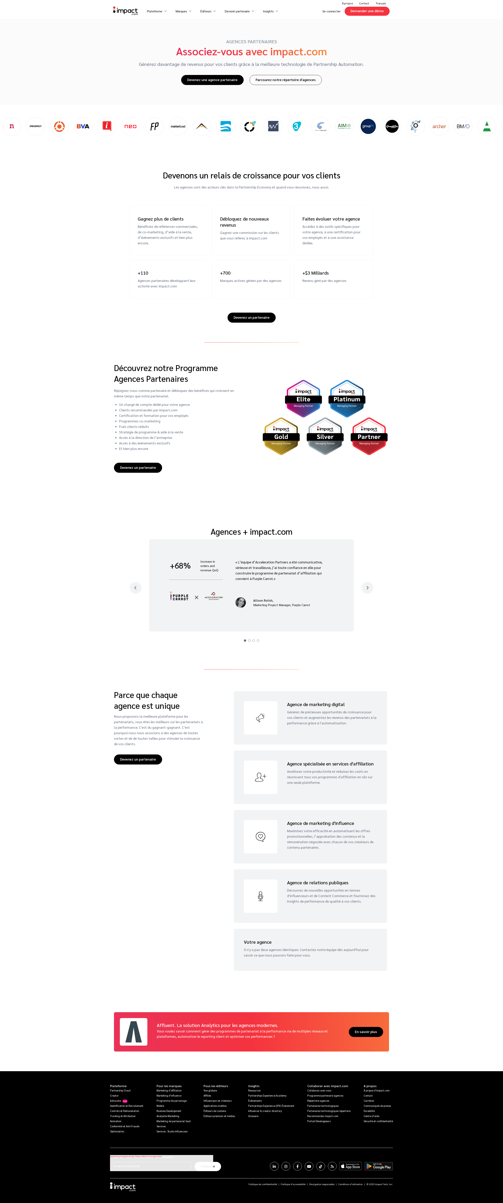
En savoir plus (366, 1031)
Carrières (369, 1100)
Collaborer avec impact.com (327, 1086)
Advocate (115, 1100)
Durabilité (369, 1111)
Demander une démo (367, 10)
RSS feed (332, 1166)
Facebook (297, 1166)
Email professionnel (126, 1166)
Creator (114, 1095)
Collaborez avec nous (319, 1090)
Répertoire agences (318, 1100)
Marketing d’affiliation (169, 1090)
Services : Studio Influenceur (172, 1131)
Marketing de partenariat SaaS (174, 1121)
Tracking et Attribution (123, 1116)
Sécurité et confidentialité (378, 1121)
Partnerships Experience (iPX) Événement (271, 1105)
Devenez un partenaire (252, 317)
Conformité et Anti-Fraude (124, 1126)
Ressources (254, 1090)
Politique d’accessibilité (293, 1184)
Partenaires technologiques (323, 1105)
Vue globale (210, 1090)
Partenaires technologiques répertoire (329, 1111)
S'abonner (208, 1166)
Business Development (169, 1111)
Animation (115, 1121)
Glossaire (253, 1116)
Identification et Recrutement (126, 1105)
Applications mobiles (215, 1105)
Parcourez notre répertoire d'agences (286, 79)
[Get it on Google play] (378, 1166)
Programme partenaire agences (325, 1095)
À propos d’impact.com (377, 1090)
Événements (255, 1100)
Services (161, 1126)
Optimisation (117, 1131)
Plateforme (118, 1086)
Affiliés (207, 1095)
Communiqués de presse (377, 1105)
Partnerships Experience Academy (267, 1095)
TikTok (321, 1166)
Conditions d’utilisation (350, 1184)
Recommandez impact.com (322, 1116)
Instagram (286, 1166)
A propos (370, 1086)
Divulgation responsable (321, 1184)
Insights (253, 1086)
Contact (364, 3)
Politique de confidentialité (263, 1184)
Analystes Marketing (168, 1116)
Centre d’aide (371, 1116)
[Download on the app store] (350, 1166)
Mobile (160, 1105)
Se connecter (331, 11)
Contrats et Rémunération (124, 1111)
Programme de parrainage (172, 1100)
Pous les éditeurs (216, 1086)
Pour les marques (169, 1086)
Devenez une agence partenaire (212, 79)
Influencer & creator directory (265, 1111)
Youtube (309, 1166)
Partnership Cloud (120, 1090)
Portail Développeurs (319, 1121)
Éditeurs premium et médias (219, 1116)
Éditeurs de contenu (215, 1111)
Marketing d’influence (169, 1095)
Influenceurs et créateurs (218, 1100)
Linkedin (274, 1166)
